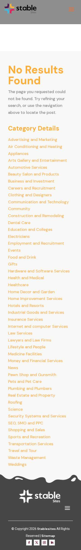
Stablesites (46, 529)
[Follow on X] (37, 542)
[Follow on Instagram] (44, 542)
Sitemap (48, 536)
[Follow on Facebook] (29, 542)
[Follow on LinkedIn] (52, 542)
